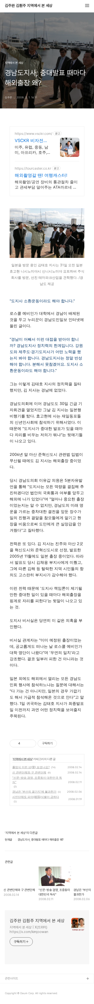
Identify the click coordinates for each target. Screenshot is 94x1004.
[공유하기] (25, 743)
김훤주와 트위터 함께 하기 (20, 994)
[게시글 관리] (31, 743)
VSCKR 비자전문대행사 (31, 140)
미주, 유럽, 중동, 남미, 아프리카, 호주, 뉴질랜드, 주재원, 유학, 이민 (32, 150)
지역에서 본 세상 (22, 759)
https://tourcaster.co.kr (33, 168)
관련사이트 (11, 978)
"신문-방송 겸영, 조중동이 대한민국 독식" (37, 780)
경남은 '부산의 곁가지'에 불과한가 (34, 791)
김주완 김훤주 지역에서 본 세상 (29, 6)
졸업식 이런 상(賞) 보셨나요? (31, 767)
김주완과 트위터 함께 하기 (20, 986)
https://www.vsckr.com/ (33, 133)
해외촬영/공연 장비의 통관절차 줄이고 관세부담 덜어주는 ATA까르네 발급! (46, 184)
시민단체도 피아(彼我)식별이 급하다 (35, 797)
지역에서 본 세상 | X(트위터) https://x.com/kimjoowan (29, 929)
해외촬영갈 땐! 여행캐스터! (41, 175)
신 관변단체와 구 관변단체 (29, 772)
